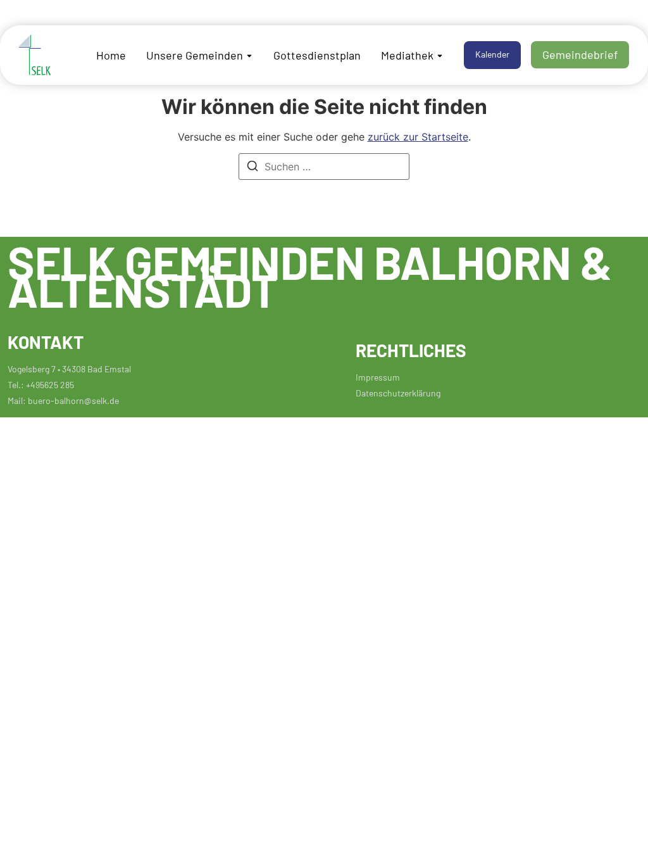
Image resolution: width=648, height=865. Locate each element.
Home (111, 54)
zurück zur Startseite (418, 136)
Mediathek (407, 54)
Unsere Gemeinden (194, 54)
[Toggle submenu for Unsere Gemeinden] (248, 54)
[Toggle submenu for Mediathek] (438, 54)
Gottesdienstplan (317, 54)
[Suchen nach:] (324, 166)
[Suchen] (252, 168)
